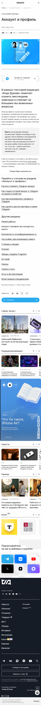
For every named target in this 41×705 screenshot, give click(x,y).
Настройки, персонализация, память (18, 239)
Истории (5, 259)
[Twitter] (22, 293)
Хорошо (36, 701)
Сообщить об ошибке (20, 667)
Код (6, 32)
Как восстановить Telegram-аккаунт (18, 186)
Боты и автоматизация (12, 274)
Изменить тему (19, 674)
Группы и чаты (8, 269)
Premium (5, 249)
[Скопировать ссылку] (27, 293)
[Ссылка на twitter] (20, 594)
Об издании (26, 604)
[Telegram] (13, 293)
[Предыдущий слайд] (33, 311)
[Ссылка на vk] (6, 594)
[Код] (3, 32)
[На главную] (20, 3)
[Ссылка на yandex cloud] (8, 689)
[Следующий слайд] (38, 311)
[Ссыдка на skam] (5, 696)
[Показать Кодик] (37, 692)
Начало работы (8, 221)
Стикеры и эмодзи (10, 244)
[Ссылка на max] (9, 594)
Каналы (4, 264)
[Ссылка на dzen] (13, 594)
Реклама (26, 608)
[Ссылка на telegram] (2, 594)
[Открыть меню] (2, 3)
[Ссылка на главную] (6, 582)
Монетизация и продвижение (15, 279)
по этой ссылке (30, 161)
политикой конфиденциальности (28, 679)
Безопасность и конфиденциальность (18, 234)
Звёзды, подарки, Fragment (14, 254)
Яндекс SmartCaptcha (32, 681)
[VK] (17, 293)
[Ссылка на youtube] (16, 594)
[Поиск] (38, 3)
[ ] (5, 336)
